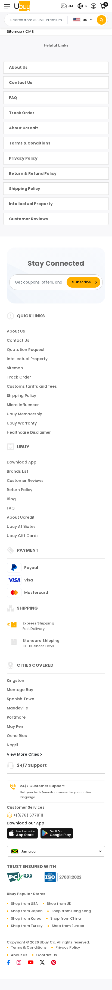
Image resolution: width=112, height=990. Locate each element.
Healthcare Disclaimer (29, 432)
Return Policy (19, 489)
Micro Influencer (23, 404)
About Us (18, 67)
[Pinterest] (56, 962)
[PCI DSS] (19, 877)
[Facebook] (11, 962)
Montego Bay (20, 689)
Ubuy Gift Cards (23, 535)
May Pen (15, 726)
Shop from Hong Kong (71, 910)
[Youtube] (33, 962)
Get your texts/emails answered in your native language (55, 794)
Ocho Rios (17, 735)
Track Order (22, 113)
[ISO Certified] (60, 876)
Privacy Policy (23, 158)
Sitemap (15, 368)
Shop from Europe (68, 925)
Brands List (17, 471)
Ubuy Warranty (22, 423)
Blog (11, 499)
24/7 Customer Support (42, 786)
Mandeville (17, 708)
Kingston (15, 680)
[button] (68, 6)
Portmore (16, 717)
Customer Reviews (28, 219)
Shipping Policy (24, 188)
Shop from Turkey (27, 925)
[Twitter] (45, 962)
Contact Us (20, 82)
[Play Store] (57, 835)
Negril (12, 745)
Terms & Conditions (29, 143)
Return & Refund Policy (33, 173)
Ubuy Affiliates (21, 526)
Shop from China (65, 918)
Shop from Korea (26, 918)
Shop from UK (59, 903)
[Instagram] (22, 962)
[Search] (101, 20)
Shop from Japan (26, 910)
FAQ (13, 97)
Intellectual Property (31, 203)
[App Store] (23, 835)
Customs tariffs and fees (32, 386)
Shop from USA (24, 903)
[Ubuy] (22, 6)
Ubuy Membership (24, 414)
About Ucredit (23, 128)
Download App (21, 462)
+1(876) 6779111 (28, 815)
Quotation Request (26, 349)
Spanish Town (20, 699)
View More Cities (23, 754)
